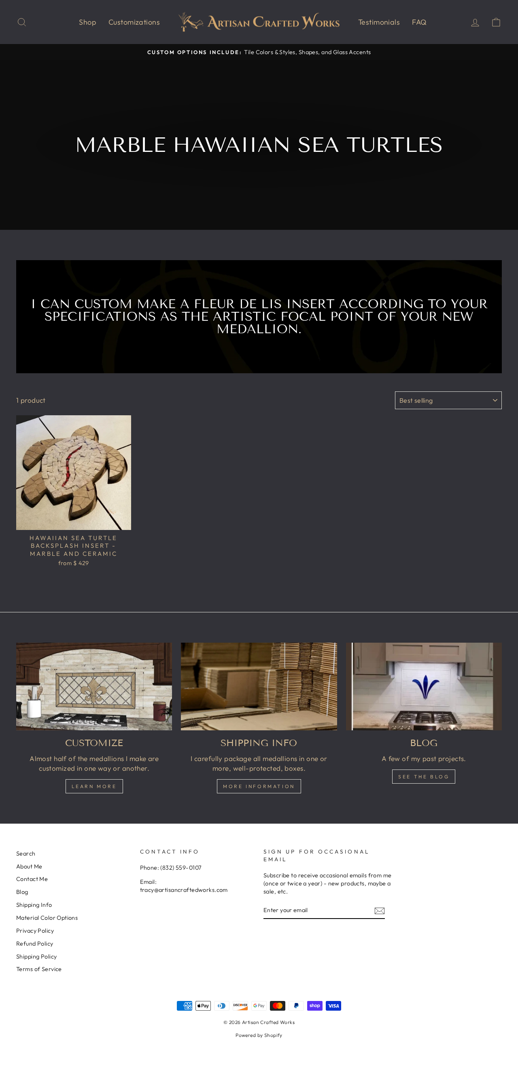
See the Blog (423, 777)
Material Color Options (47, 917)
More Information (259, 786)
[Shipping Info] (259, 686)
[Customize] (94, 686)
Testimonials (379, 22)
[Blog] (424, 686)
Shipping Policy (36, 956)
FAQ (419, 22)
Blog (22, 892)
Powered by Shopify (259, 1035)
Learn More (94, 786)
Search (26, 853)
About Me (29, 866)
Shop (87, 22)
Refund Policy (34, 943)
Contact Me (32, 879)
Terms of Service (39, 969)
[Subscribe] (379, 910)
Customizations (134, 22)
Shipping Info (34, 904)
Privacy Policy (35, 930)
